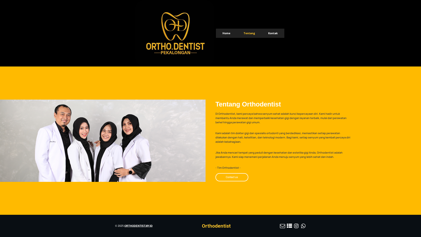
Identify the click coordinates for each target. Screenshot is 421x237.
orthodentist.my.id (138, 225)
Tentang (249, 33)
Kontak (273, 33)
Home (226, 33)
